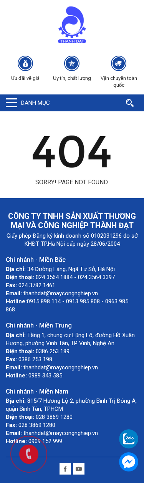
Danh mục (35, 102)
